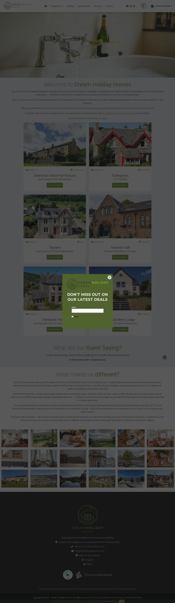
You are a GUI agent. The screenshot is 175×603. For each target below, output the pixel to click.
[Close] (109, 277)
